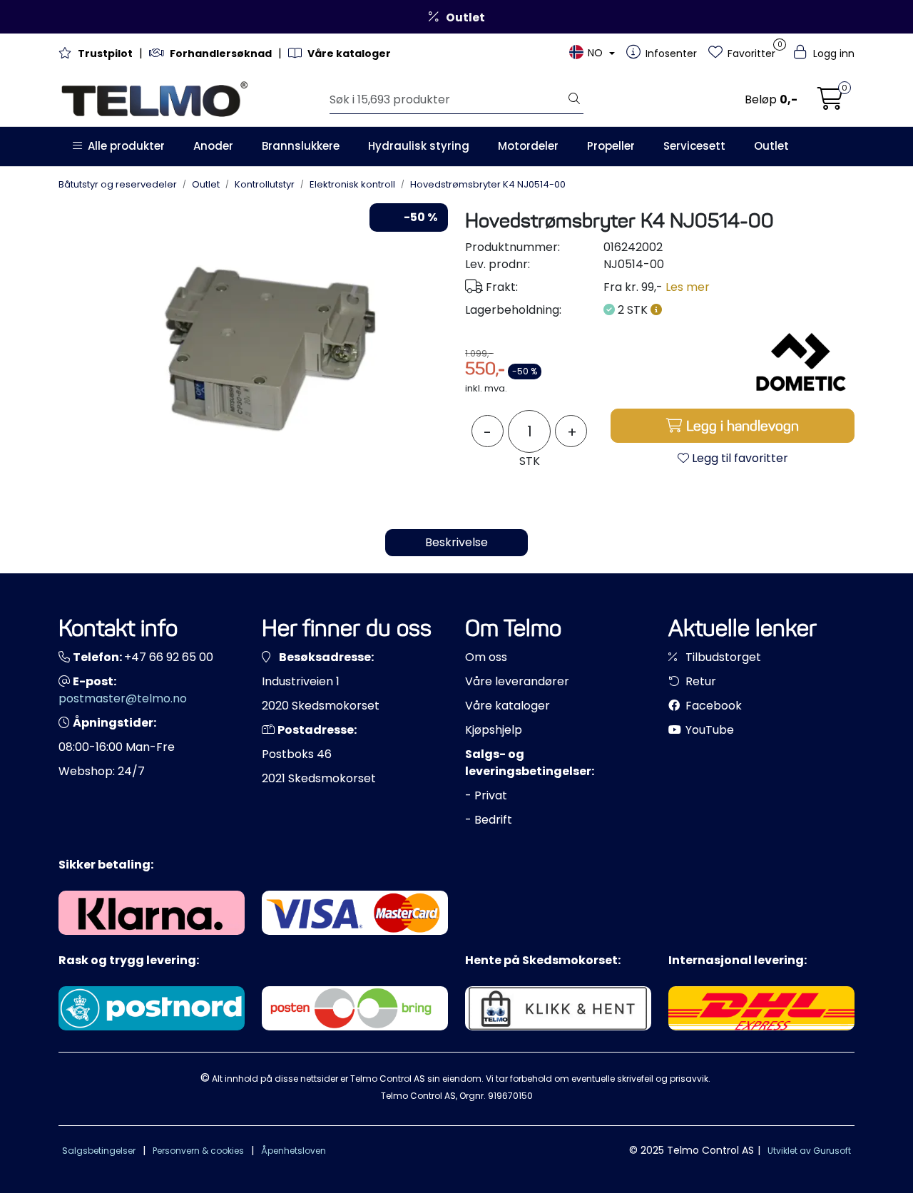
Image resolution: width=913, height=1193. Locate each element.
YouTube (708, 730)
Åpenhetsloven (293, 1151)
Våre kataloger (507, 705)
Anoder (213, 145)
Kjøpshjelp (493, 730)
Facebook (712, 705)
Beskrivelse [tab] (456, 542)
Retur (699, 681)
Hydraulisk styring (418, 145)
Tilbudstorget (722, 657)
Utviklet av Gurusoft (809, 1151)
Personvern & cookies (198, 1151)
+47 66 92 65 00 (168, 657)
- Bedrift (488, 819)
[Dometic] (801, 362)
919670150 (510, 1096)
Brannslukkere (301, 145)
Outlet (771, 145)
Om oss (486, 657)
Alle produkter (123, 145)
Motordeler (528, 145)
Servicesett (694, 145)
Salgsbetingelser (99, 1151)
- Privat (486, 795)
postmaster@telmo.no (122, 698)
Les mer (687, 287)
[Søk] (574, 100)
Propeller (611, 145)
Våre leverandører (517, 681)
